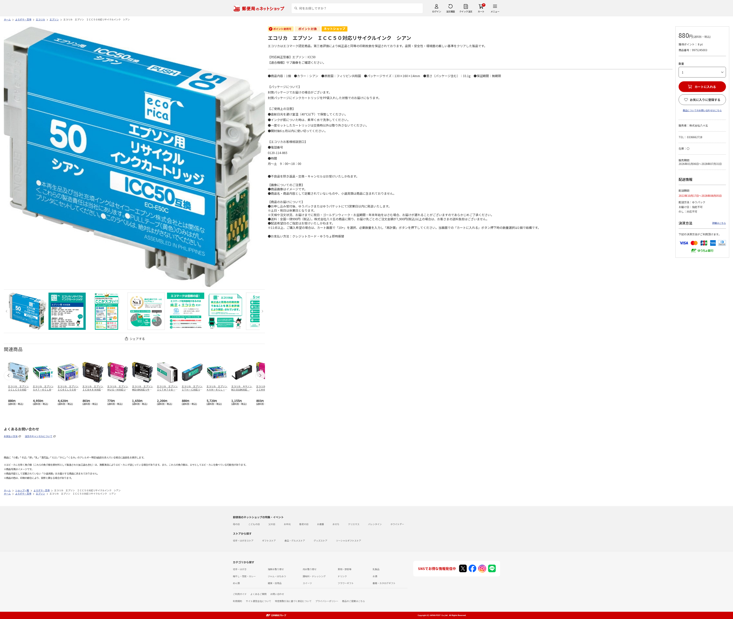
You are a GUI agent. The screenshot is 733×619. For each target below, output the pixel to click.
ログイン (436, 11)
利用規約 (237, 601)
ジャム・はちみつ (277, 576)
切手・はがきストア (243, 540)
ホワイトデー (397, 524)
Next (262, 311)
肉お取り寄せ (309, 569)
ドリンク (342, 576)
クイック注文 (465, 11)
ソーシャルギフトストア (348, 540)
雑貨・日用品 (275, 583)
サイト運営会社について (258, 601)
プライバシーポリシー (326, 601)
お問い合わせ (277, 594)
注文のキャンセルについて (38, 436)
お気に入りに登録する (705, 99)
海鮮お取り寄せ (276, 569)
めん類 (236, 583)
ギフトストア (269, 540)
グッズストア (320, 540)
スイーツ (307, 583)
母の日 (236, 524)
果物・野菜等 (344, 569)
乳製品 (376, 569)
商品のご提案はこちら (353, 601)
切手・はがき (240, 569)
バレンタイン (375, 524)
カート (481, 11)
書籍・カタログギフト (384, 583)
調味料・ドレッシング (314, 576)
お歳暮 (320, 524)
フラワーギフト (346, 583)
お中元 (287, 524)
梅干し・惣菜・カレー (244, 576)
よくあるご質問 (258, 594)
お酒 (375, 576)
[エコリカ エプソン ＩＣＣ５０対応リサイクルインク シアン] (27, 311)
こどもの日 (254, 524)
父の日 (271, 524)
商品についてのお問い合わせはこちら (702, 110)
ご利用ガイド (240, 594)
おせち (336, 524)
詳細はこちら (719, 222)
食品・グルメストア (294, 540)
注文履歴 (450, 11)
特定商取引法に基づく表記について (293, 601)
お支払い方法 (11, 436)
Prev (7, 311)
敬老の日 (303, 524)
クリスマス (353, 524)
